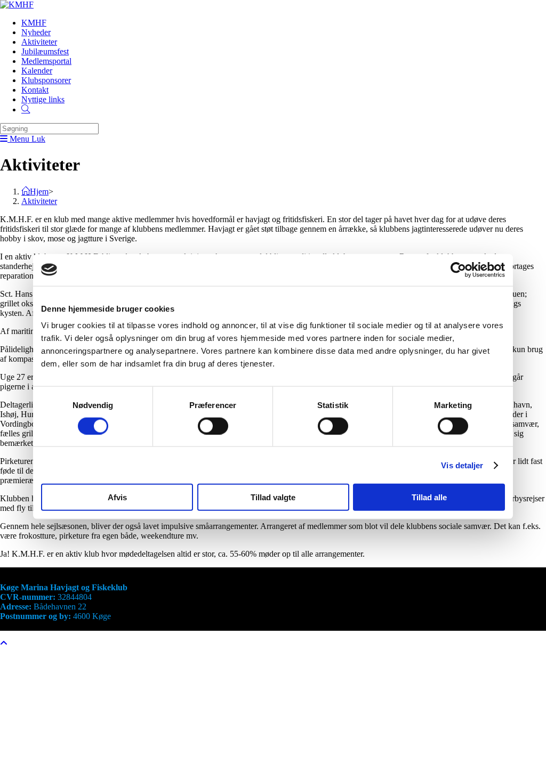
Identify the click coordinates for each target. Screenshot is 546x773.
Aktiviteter (39, 201)
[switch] (213, 425)
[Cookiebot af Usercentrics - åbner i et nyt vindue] (458, 270)
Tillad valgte (273, 497)
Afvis (117, 497)
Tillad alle (429, 497)
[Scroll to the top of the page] (3, 643)
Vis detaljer (462, 464)
